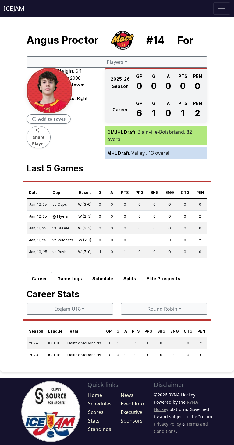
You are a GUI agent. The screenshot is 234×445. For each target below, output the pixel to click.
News (127, 395)
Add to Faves (49, 119)
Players (115, 62)
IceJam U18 (68, 308)
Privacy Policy (167, 424)
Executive (131, 412)
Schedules (100, 403)
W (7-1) (85, 240)
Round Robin (162, 308)
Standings (99, 429)
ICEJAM (14, 8)
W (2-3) (85, 216)
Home (95, 395)
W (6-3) (85, 228)
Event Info (132, 403)
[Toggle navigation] (221, 8)
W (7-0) (85, 252)
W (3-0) (85, 204)
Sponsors (132, 420)
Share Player (38, 137)
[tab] (39, 278)
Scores (96, 412)
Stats (94, 420)
